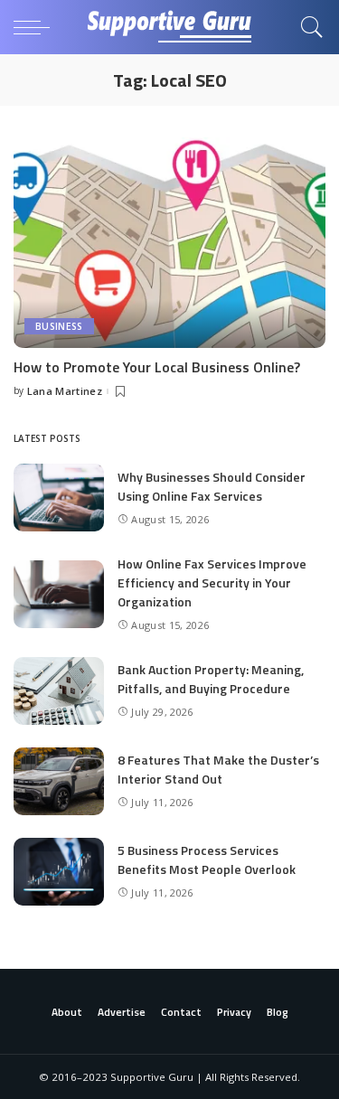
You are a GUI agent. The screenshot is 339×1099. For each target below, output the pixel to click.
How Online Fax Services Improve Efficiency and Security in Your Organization (212, 582)
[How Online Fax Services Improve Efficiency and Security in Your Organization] (59, 594)
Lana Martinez (64, 391)
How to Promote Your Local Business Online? (157, 367)
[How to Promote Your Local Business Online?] (169, 242)
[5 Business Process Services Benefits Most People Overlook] (59, 872)
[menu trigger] (36, 27)
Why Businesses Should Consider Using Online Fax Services (212, 486)
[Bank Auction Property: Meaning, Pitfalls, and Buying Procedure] (59, 691)
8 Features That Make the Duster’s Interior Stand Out (218, 769)
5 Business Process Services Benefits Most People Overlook (207, 859)
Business (59, 326)
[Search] (307, 27)
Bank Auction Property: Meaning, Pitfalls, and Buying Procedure (211, 679)
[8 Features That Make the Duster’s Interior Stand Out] (59, 781)
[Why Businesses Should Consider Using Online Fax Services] (59, 497)
